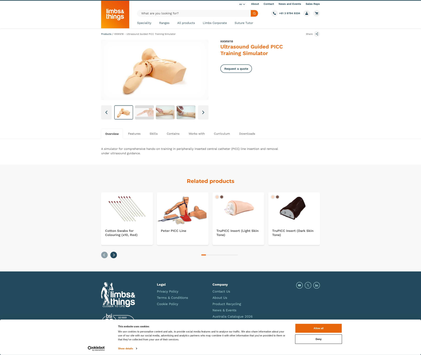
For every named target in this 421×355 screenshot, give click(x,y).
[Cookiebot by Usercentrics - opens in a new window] (96, 348)
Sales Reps (313, 3)
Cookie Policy (167, 304)
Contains (173, 133)
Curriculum (222, 133)
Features (134, 133)
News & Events (224, 310)
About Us (219, 298)
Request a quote (236, 68)
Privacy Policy (167, 291)
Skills (154, 133)
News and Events (290, 3)
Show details (125, 348)
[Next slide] (113, 255)
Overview (112, 133)
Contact (269, 3)
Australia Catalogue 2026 (232, 316)
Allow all (318, 328)
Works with (197, 133)
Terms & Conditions (172, 298)
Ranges (164, 23)
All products (186, 23)
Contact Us (221, 291)
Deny (319, 339)
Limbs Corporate (215, 23)
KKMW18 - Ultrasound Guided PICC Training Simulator (145, 34)
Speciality (144, 23)
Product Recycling (226, 304)
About (255, 3)
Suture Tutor (244, 23)
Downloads (247, 133)
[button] (123, 112)
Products (106, 34)
